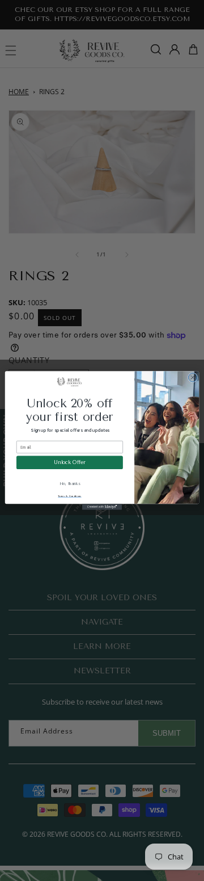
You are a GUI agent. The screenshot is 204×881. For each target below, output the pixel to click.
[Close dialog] (192, 377)
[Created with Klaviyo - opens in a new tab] (102, 507)
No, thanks (70, 484)
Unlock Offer (69, 462)
